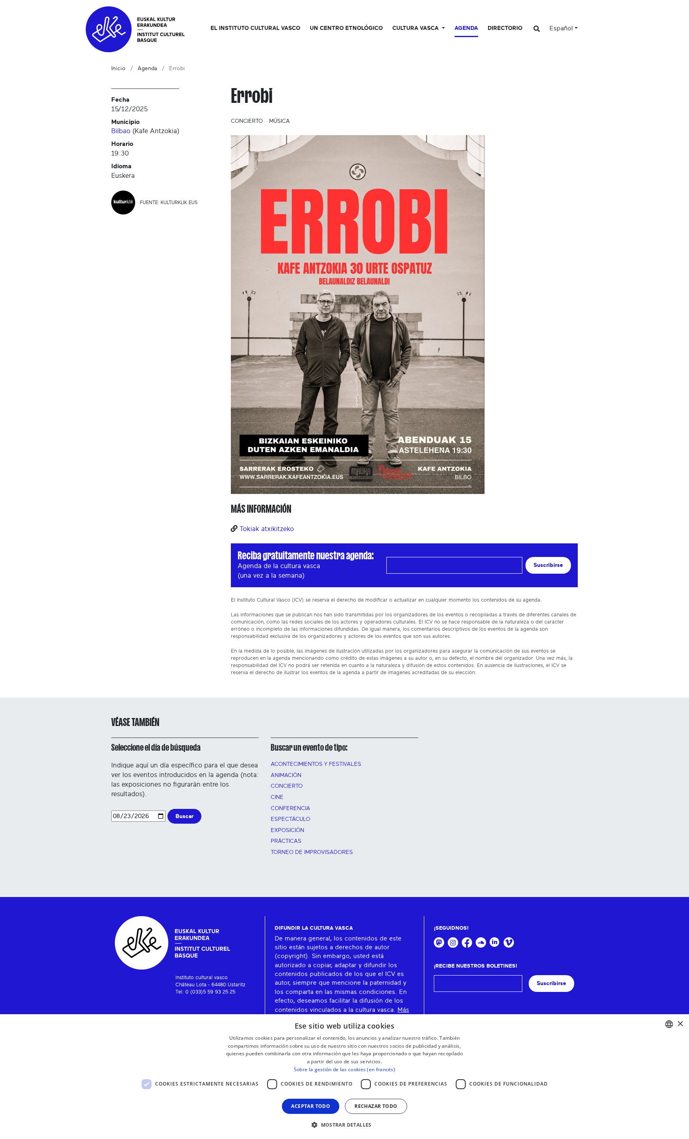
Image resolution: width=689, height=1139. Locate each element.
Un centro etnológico (346, 28)
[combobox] (669, 1024)
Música (279, 121)
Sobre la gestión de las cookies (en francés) (344, 1069)
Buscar (184, 816)
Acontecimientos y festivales (316, 764)
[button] (344, 1124)
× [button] (680, 1024)
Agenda (466, 28)
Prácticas (286, 841)
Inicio (118, 68)
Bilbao (120, 131)
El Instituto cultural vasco (255, 28)
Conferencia (290, 808)
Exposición (287, 830)
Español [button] (561, 28)
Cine (277, 797)
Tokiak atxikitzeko (267, 528)
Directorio (505, 28)
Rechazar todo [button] (375, 1106)
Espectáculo (290, 819)
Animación (286, 775)
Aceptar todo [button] (310, 1106)
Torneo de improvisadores (312, 852)
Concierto (247, 121)
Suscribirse (548, 565)
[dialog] (344, 1076)
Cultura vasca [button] (416, 28)
